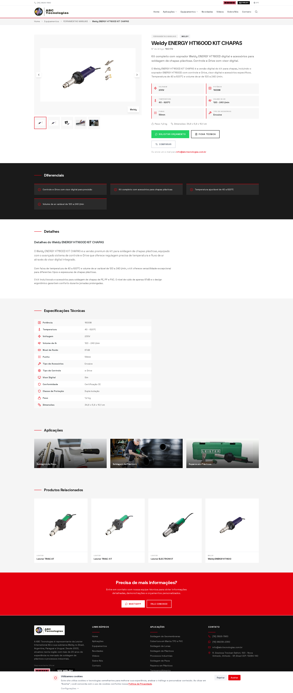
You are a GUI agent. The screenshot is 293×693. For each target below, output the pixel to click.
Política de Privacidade (140, 683)
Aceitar (234, 677)
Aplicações (169, 11)
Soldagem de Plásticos (162, 651)
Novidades (207, 11)
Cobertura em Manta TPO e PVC (166, 641)
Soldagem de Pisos (160, 660)
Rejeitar (221, 677)
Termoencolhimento (160, 670)
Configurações (68, 688)
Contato (246, 11)
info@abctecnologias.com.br (191, 151)
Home (156, 11)
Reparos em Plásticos (161, 665)
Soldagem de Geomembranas (165, 636)
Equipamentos (188, 11)
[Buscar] (256, 11)
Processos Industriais (161, 655)
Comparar (165, 144)
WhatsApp (135, 604)
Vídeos (220, 11)
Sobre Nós (232, 11)
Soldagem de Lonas (160, 646)
